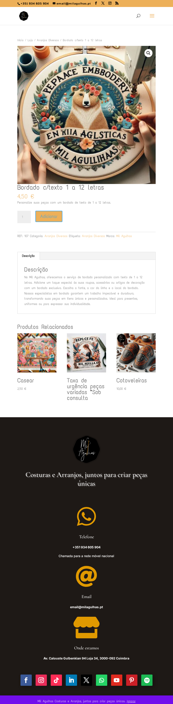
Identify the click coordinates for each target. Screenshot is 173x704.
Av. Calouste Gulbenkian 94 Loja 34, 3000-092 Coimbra (86, 658)
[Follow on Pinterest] (131, 680)
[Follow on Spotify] (147, 680)
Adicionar (48, 216)
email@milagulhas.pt (86, 607)
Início (20, 40)
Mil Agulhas (124, 236)
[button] (148, 53)
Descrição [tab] (28, 256)
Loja (30, 40)
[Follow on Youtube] (116, 680)
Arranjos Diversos (48, 40)
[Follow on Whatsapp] (101, 680)
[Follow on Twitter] (86, 680)
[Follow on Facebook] (26, 680)
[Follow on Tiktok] (56, 680)
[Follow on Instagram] (41, 680)
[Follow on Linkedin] (71, 680)
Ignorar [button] (131, 701)
